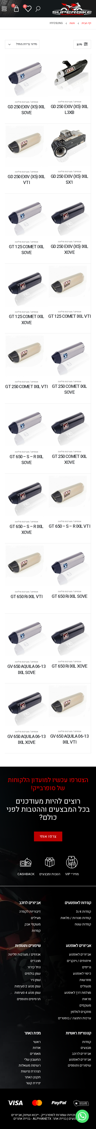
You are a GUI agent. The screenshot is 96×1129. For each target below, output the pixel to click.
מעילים (36, 918)
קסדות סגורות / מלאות (76, 918)
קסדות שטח (83, 924)
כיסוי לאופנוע (82, 973)
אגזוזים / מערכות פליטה (69, 101)
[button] (4, 9)
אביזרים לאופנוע (80, 954)
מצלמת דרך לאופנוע (77, 992)
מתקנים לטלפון (81, 1011)
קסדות (36, 930)
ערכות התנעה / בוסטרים (74, 1018)
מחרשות (85, 980)
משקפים (85, 1005)
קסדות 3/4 (83, 911)
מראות (86, 999)
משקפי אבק (33, 924)
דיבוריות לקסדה (30, 911)
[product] (69, 75)
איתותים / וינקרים (79, 960)
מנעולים (85, 986)
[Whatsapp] (82, 1116)
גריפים (86, 967)
